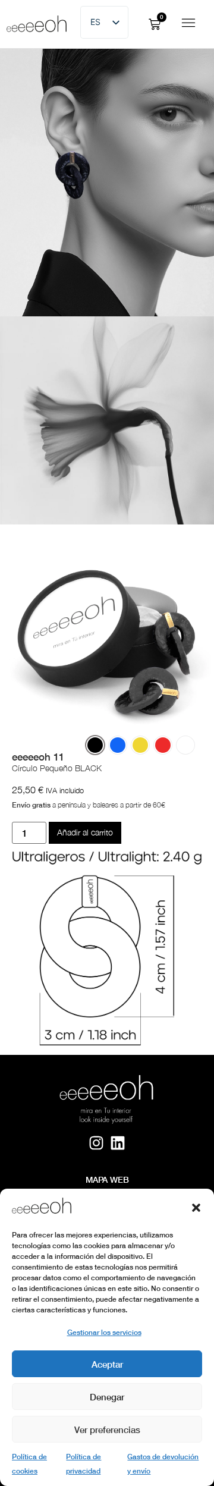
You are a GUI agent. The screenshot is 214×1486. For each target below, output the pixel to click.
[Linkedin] (118, 1142)
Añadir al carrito (85, 832)
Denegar (107, 1396)
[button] (196, 1208)
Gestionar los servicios (104, 1332)
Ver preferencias (107, 1429)
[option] (95, 745)
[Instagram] (96, 1142)
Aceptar (107, 1364)
